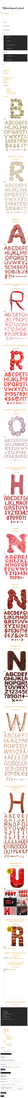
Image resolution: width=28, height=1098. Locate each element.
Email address (4, 1079)
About (8, 37)
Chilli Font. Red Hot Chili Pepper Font (15, 1002)
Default (8, 88)
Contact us (9, 48)
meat (6, 96)
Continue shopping (6, 1054)
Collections (7, 29)
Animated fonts (8, 77)
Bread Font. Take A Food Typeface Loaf (16, 707)
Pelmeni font (15, 219)
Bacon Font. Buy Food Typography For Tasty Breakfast (15, 787)
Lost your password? (15, 1067)
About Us (6, 1011)
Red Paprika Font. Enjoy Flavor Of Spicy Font (15, 410)
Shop (5, 1015)
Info (5, 33)
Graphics (6, 82)
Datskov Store (10, 1000)
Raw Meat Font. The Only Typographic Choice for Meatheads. (15, 920)
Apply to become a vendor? (9, 1084)
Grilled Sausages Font (15, 863)
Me (4, 52)
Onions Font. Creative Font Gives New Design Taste (15, 468)
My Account (9, 56)
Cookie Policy (7, 1017)
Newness (9, 91)
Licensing (9, 41)
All (4, 76)
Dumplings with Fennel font (15, 156)
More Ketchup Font (15, 646)
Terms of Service (11, 44)
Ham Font (15, 528)
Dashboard (9, 59)
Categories (7, 70)
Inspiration (7, 26)
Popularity (9, 89)
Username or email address (8, 1060)
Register (3, 1092)
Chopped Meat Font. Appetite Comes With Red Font (15, 285)
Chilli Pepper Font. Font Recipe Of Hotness (15, 345)
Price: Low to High (11, 92)
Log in (2, 1069)
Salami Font (15, 584)
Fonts (5, 22)
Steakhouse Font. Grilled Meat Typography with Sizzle (15, 963)
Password (3, 1064)
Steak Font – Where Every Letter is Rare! (15, 953)
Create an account (6, 1073)
